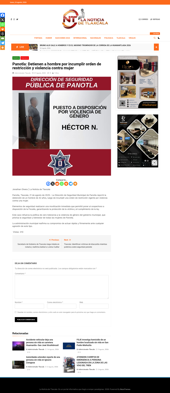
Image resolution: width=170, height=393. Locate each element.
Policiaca (108, 38)
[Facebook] (48, 184)
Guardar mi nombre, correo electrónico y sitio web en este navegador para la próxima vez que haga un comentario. (61, 312)
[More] (75, 184)
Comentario (20, 274)
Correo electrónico (55, 302)
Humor (49, 38)
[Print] (66, 184)
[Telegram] (71, 184)
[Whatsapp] (62, 184)
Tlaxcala (121, 38)
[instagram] (14, 19)
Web (81, 302)
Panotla (16, 58)
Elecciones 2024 (62, 38)
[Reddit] (57, 184)
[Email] (2, 38)
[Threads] (2, 33)
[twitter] (17, 19)
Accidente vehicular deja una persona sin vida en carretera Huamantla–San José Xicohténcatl (42, 342)
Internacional (80, 38)
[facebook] (11, 19)
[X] (53, 184)
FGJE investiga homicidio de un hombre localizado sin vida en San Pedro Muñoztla (92, 342)
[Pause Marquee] (156, 47)
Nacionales (95, 38)
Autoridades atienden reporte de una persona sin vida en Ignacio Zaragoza (43, 360)
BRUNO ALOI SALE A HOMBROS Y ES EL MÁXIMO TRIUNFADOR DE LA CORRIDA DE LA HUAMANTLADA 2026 (85, 45)
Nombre (19, 302)
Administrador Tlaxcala (23, 73)
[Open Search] (155, 38)
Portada (38, 38)
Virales (132, 38)
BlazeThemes (125, 389)
